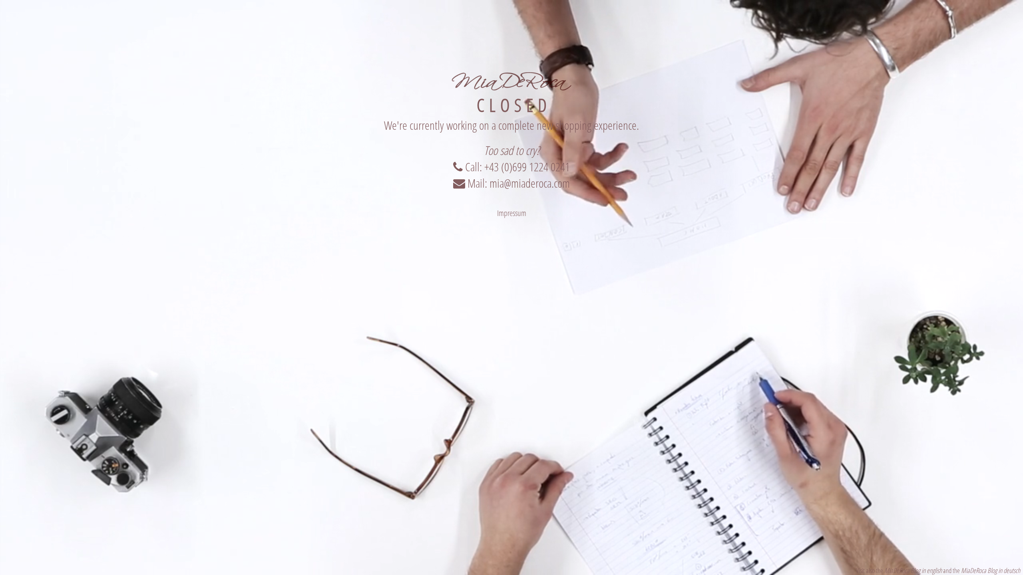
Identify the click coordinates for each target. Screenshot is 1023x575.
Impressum (511, 213)
